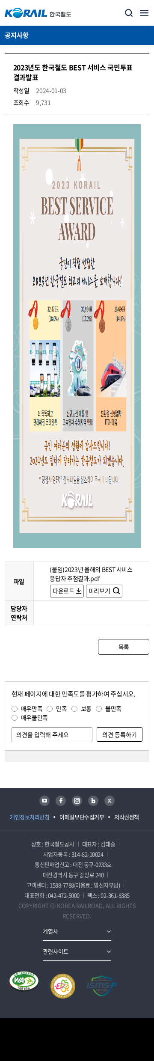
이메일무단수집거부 (81, 817)
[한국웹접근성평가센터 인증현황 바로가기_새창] (24, 986)
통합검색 (129, 13)
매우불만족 (34, 717)
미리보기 (100, 590)
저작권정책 (126, 817)
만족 (61, 708)
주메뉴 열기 (144, 13)
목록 (123, 646)
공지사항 (17, 35)
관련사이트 (55, 951)
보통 (86, 708)
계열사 (50, 931)
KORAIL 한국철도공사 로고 (38, 13)
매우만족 (32, 708)
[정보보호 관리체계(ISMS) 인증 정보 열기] (102, 986)
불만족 (113, 708)
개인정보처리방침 (29, 817)
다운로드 (63, 590)
